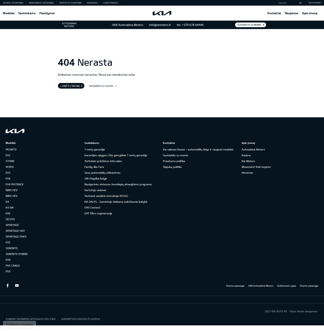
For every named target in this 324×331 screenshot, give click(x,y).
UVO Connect (92, 207)
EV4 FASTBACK (15, 184)
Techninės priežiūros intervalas (103, 161)
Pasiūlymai (47, 13)
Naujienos (291, 13)
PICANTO (11, 149)
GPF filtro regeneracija (98, 213)
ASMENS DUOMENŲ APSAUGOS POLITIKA (31, 319)
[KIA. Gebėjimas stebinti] (15, 131)
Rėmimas (247, 172)
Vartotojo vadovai (95, 190)
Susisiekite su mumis (249, 24)
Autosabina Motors (253, 149)
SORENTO (12, 248)
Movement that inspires (256, 166)
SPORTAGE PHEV (16, 236)
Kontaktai (274, 13)
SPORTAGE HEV (15, 230)
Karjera (246, 155)
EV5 (8, 242)
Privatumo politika (174, 161)
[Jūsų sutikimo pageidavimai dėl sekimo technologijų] (19, 324)
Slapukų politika (172, 166)
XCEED (10, 166)
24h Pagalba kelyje (95, 178)
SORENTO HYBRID (17, 254)
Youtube (17, 285)
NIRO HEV (11, 190)
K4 (7, 201)
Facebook (7, 285)
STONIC (10, 161)
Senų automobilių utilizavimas (102, 172)
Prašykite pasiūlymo (70, 2)
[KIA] (162, 13)
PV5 (8, 271)
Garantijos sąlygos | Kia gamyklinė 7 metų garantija (115, 155)
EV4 (8, 178)
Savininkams (27, 13)
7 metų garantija (94, 149)
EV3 (8, 172)
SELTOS (10, 219)
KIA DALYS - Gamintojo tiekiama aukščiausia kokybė (115, 201)
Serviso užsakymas (13, 2)
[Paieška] (300, 3)
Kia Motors (248, 161)
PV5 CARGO (13, 265)
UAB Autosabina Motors (260, 285)
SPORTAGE (12, 224)
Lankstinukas (110, 2)
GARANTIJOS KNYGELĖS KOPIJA (80, 319)
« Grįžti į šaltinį (70, 85)
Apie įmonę (309, 13)
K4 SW (10, 207)
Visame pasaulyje (235, 285)
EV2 (8, 155)
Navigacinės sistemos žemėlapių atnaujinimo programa (118, 184)
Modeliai (8, 13)
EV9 (8, 259)
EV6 (8, 213)
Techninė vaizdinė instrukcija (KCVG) (106, 195)
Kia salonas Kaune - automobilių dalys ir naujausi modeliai (198, 149)
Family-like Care (94, 166)
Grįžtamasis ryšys (286, 285)
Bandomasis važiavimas (41, 2)
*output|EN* (314, 2)
